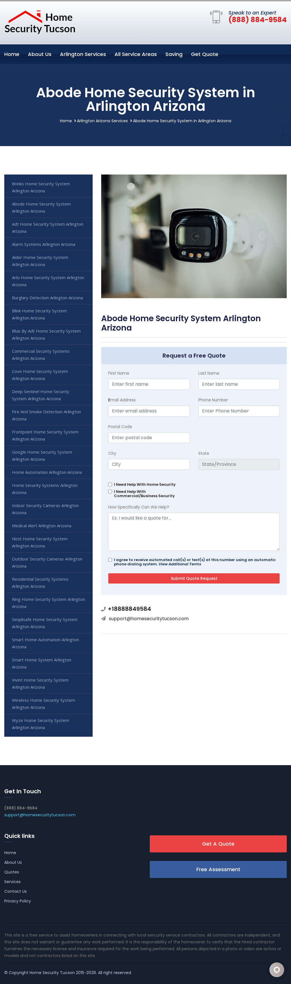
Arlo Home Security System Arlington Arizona (48, 281)
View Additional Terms (180, 564)
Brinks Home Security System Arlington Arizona (41, 187)
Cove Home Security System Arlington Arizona (40, 374)
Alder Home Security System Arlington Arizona (40, 260)
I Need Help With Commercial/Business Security (144, 493)
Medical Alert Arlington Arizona (41, 525)
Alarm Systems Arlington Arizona (43, 244)
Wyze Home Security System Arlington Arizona (40, 723)
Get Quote (204, 54)
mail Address (122, 400)
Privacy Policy (17, 901)
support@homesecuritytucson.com (149, 618)
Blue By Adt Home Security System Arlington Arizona (46, 334)
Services (12, 882)
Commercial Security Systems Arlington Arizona (41, 354)
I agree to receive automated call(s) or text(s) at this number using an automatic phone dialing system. (195, 562)
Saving (173, 54)
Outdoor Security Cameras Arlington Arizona (47, 562)
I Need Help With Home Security (145, 484)
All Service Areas (136, 54)
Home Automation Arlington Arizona (47, 472)
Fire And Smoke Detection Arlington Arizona (46, 415)
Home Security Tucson (52, 972)
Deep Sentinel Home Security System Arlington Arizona (40, 395)
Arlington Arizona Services (102, 121)
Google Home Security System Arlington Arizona (42, 455)
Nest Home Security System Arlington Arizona (40, 542)
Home (11, 54)
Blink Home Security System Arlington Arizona (39, 314)
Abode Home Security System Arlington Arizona (41, 207)
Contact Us (15, 891)
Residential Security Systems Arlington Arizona (40, 582)
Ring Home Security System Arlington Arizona (48, 602)
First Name (118, 373)
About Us (39, 54)
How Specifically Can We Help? (138, 507)
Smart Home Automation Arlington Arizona (45, 643)
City (112, 453)
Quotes (11, 872)
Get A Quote (218, 843)
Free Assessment (218, 869)
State (203, 453)
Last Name (208, 373)
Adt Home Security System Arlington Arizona (47, 227)
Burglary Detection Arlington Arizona (47, 297)
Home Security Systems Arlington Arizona (45, 488)
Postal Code (120, 426)
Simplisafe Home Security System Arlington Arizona (45, 622)
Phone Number (213, 400)
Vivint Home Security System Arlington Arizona (40, 683)
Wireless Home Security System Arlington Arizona (43, 703)
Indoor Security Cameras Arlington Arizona (45, 509)
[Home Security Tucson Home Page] (39, 21)
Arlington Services (83, 54)
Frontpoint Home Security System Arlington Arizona (45, 435)
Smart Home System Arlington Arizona (41, 663)
